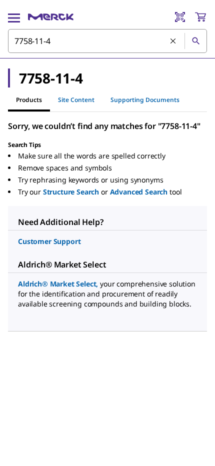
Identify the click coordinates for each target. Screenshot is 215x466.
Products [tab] (29, 100)
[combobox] (107, 41)
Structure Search (71, 191)
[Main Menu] (14, 17)
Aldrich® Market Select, (58, 283)
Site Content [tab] (76, 100)
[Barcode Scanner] (180, 17)
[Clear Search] (173, 41)
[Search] (195, 41)
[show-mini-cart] (200, 17)
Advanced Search (139, 191)
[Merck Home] (51, 17)
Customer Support (49, 241)
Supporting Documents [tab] (145, 100)
